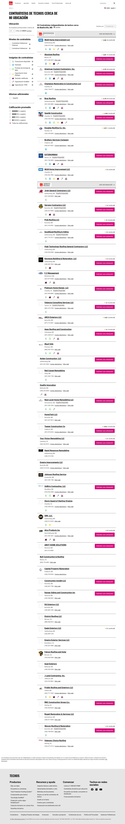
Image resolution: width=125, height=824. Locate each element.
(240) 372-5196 (48, 456)
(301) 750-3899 (48, 160)
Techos (10, 8)
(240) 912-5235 (48, 521)
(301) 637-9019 (48, 420)
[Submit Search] (114, 3)
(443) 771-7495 (48, 693)
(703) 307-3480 (48, 645)
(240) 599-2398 (48, 669)
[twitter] (96, 789)
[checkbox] (10, 123)
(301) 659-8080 (48, 293)
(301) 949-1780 (48, 480)
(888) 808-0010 (48, 622)
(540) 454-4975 (44, 444)
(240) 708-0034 (48, 731)
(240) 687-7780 (48, 586)
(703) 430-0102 (48, 506)
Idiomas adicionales (19, 94)
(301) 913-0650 (48, 550)
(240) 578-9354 (48, 574)
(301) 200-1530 (48, 405)
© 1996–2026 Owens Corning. (17, 819)
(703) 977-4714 (48, 746)
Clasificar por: (100, 26)
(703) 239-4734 (48, 119)
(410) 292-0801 (48, 681)
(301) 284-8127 (48, 335)
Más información (105, 34)
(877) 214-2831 (48, 323)
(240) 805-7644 (48, 264)
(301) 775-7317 (48, 237)
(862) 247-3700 (48, 308)
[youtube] (101, 789)
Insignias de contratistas (21, 57)
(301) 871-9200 (48, 279)
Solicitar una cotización (104, 59)
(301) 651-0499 (44, 364)
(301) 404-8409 (48, 196)
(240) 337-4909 (48, 211)
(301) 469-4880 (48, 104)
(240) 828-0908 (48, 252)
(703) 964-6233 (48, 708)
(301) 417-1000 (48, 75)
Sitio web (70, 45)
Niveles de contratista (19, 39)
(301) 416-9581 (48, 225)
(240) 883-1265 (48, 610)
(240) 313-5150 (44, 468)
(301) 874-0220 (48, 432)
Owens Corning (11, 3)
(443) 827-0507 (48, 145)
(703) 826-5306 (48, 657)
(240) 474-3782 (48, 45)
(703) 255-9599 (48, 133)
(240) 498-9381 (48, 598)
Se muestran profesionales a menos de (21, 27)
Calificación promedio (20, 107)
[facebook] (92, 789)
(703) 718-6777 (48, 89)
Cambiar (29, 31)
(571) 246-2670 (48, 60)
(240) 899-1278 (48, 634)
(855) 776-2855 (44, 562)
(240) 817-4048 (48, 720)
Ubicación (14, 23)
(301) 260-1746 (48, 376)
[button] (29, 44)
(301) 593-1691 (48, 536)
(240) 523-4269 (44, 391)
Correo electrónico (60, 45)
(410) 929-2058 (48, 492)
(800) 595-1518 (48, 349)
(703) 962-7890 (48, 175)
